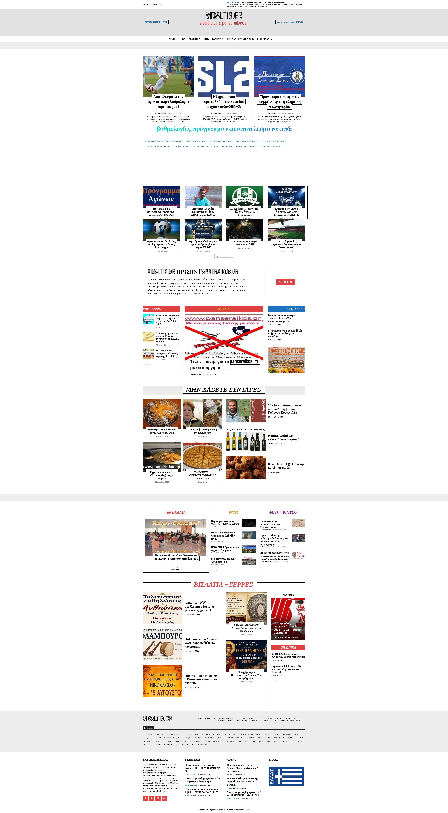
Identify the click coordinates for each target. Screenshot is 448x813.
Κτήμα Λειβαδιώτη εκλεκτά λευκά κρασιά (284, 437)
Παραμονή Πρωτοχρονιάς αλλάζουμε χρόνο (202, 431)
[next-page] (148, 365)
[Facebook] (145, 798)
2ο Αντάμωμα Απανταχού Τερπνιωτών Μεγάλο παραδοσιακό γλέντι (281, 318)
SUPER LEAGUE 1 (191, 785)
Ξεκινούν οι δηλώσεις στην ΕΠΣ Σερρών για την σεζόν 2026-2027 (167, 319)
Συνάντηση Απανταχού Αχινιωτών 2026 (244, 243)
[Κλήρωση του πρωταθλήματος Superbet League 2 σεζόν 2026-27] (223, 76)
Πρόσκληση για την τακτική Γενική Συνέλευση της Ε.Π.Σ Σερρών (167, 337)
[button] (280, 39)
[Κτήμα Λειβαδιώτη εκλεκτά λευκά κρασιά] (246, 439)
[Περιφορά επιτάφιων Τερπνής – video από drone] (249, 523)
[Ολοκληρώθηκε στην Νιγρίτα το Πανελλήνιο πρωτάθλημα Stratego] (175, 537)
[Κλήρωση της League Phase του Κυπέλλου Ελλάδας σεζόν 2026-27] (286, 197)
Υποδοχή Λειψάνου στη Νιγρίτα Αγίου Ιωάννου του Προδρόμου (246, 627)
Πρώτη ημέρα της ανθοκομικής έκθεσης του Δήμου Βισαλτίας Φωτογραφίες (274, 540)
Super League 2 (191, 774)
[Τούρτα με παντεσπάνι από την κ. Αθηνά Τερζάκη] (162, 414)
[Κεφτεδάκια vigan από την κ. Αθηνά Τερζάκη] (246, 467)
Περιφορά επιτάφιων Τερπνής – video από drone (225, 522)
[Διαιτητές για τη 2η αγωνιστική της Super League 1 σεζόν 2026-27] (203, 197)
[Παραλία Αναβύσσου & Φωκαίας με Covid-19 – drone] (249, 535)
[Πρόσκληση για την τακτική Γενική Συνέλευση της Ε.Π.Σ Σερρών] (148, 337)
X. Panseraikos (160, 113)
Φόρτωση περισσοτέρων (223, 256)
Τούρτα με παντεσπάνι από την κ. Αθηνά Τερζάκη (162, 431)
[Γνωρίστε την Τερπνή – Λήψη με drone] (249, 561)
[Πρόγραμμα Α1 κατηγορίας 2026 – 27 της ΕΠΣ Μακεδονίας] (244, 197)
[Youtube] (164, 798)
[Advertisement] (224, 170)
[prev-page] (144, 365)
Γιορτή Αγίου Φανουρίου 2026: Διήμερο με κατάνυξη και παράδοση (285, 333)
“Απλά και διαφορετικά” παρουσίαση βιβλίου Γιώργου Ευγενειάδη (285, 408)
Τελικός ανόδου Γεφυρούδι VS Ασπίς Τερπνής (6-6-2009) (167, 353)
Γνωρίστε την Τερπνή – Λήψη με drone (224, 560)
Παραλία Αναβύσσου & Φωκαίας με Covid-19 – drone (223, 535)
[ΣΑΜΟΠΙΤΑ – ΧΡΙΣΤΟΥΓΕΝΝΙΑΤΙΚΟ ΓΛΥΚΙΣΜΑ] (202, 456)
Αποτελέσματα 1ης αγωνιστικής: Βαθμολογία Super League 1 (287, 244)
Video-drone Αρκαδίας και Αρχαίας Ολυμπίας (225, 548)
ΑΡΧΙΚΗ (229, 774)
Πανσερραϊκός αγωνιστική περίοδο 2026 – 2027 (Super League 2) (287, 628)
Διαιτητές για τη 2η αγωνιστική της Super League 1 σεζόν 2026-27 (203, 211)
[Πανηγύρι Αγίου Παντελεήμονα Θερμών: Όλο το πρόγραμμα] (246, 656)
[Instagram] (151, 798)
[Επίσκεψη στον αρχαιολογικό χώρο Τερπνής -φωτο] (298, 523)
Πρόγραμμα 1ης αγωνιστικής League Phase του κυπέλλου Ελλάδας (161, 211)
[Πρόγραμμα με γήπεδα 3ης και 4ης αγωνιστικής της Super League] (161, 230)
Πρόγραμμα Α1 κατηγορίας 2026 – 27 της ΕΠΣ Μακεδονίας (244, 211)
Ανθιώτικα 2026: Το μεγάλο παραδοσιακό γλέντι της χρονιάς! (199, 606)
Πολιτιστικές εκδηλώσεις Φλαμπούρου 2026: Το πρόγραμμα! (202, 642)
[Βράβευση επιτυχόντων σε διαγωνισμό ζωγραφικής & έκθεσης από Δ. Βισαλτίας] (298, 555)
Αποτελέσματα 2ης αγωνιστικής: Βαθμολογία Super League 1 (168, 101)
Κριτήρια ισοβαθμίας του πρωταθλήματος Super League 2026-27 (203, 244)
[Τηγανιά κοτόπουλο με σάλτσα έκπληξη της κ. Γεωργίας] (162, 456)
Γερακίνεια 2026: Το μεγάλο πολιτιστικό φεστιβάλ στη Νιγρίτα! (286, 669)
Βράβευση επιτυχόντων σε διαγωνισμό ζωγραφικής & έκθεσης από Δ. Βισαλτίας (274, 555)
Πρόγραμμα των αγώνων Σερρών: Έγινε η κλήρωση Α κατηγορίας (280, 101)
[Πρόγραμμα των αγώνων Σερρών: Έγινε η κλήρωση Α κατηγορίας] (279, 76)
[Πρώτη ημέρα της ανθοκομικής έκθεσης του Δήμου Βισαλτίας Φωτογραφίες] (298, 538)
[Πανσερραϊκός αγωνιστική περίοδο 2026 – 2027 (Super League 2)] (288, 619)
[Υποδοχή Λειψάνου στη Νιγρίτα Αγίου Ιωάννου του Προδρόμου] (246, 608)
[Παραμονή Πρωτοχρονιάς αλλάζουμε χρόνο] (202, 414)
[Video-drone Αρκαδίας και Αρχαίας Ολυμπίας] (249, 549)
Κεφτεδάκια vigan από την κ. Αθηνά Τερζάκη (286, 465)
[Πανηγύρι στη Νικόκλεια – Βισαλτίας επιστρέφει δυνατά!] (162, 681)
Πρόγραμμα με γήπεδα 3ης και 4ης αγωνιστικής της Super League (161, 244)
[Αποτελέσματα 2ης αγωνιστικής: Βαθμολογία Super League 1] (168, 76)
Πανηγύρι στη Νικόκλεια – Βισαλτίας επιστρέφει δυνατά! (202, 679)
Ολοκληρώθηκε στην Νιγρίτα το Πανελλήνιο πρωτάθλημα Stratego (176, 556)
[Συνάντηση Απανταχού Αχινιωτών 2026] (244, 230)
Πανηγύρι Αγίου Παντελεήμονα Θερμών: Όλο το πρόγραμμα (246, 675)
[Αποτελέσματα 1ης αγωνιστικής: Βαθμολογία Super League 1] (286, 230)
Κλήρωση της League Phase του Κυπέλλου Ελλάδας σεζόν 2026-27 (286, 211)
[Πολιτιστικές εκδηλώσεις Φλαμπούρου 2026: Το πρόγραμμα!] (162, 644)
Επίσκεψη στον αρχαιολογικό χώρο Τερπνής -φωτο (270, 524)
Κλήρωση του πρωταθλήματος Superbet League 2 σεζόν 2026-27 (224, 101)
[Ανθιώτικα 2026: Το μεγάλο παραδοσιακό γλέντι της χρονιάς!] (162, 608)
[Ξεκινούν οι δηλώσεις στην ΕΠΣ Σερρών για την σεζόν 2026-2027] (148, 319)
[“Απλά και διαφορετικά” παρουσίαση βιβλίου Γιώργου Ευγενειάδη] (246, 410)
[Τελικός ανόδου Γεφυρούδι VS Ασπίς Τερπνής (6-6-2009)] (148, 354)
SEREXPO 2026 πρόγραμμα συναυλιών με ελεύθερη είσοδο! (288, 655)
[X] (158, 798)
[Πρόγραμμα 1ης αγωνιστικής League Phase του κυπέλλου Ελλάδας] (161, 197)
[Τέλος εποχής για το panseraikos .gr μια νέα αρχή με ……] (224, 337)
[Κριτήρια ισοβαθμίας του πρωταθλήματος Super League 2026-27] (203, 230)
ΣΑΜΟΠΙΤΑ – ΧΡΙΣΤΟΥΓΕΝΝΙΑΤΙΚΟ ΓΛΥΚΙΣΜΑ (202, 475)
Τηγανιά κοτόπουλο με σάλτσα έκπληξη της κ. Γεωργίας (161, 475)
